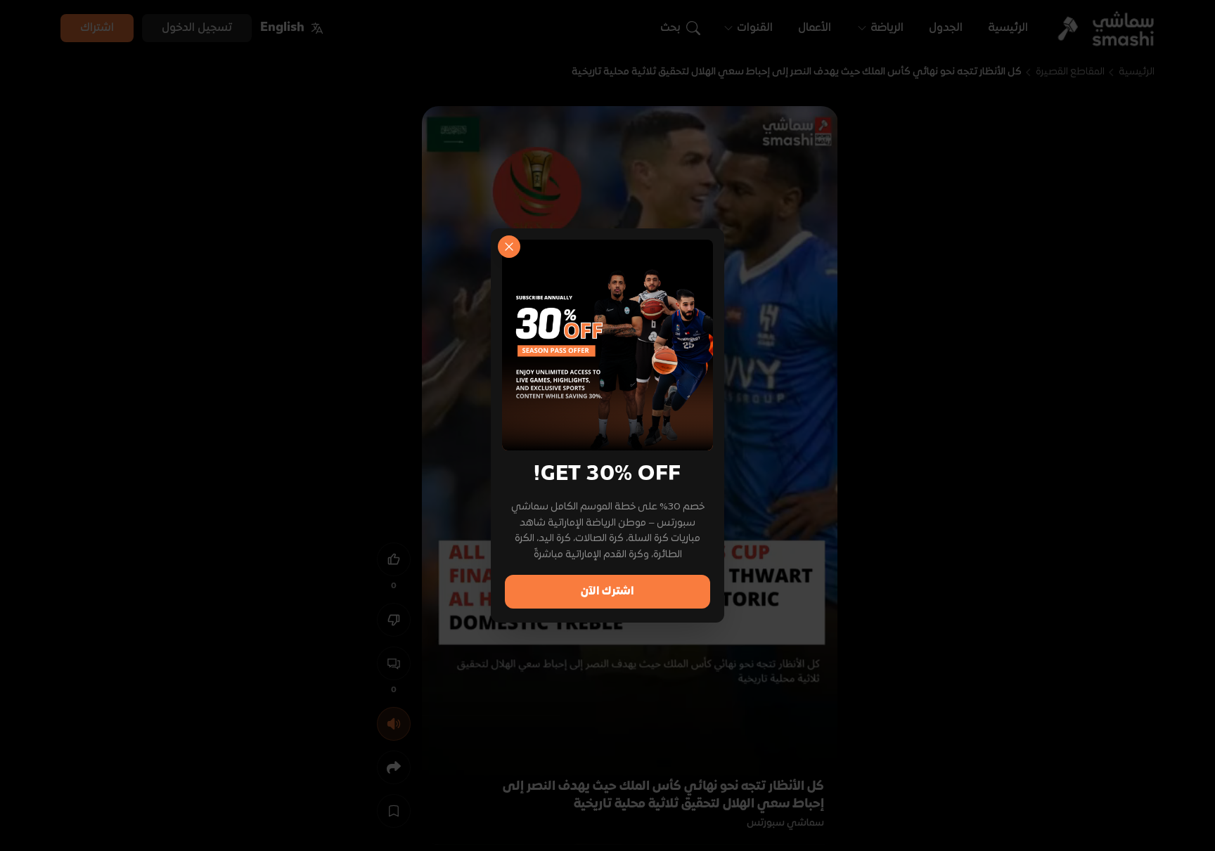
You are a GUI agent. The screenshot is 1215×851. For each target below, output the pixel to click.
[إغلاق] (509, 246)
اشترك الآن (607, 592)
